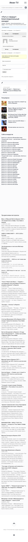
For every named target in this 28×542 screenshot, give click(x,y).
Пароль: (4, 65)
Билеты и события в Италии (9, 167)
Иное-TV (14, 2)
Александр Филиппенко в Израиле (11, 450)
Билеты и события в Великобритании (11, 137)
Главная (3, 23)
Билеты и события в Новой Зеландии (11, 159)
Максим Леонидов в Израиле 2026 (11, 435)
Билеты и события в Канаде (9, 182)
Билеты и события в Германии (9, 154)
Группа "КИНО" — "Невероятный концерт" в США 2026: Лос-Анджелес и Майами (13, 486)
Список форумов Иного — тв (17, 23)
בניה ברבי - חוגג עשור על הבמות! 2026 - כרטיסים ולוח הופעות (13, 271)
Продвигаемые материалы (10, 215)
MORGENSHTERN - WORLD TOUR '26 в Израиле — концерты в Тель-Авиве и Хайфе (13, 423)
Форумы (8, 23)
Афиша (2, 24)
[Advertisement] (14, 199)
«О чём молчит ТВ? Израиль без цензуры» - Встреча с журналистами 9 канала (13, 347)
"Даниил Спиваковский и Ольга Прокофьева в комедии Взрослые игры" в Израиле (13, 405)
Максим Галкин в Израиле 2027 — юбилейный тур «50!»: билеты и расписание (13, 360)
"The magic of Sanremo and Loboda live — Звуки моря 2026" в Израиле (12, 467)
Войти (4, 72)
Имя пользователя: (6, 61)
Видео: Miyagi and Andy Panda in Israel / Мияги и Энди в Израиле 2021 (17, 109)
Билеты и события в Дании (9, 166)
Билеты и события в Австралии (10, 144)
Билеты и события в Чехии (8, 179)
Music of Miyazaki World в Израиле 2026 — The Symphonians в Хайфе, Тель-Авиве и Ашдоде (13, 220)
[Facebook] (14, 535)
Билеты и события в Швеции (9, 172)
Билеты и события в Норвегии (9, 169)
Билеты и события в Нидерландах (11, 177)
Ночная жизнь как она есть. (16, 127)
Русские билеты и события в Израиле (12, 151)
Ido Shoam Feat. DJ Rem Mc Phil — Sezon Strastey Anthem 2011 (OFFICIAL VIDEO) (17, 116)
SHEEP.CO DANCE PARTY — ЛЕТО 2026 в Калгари (12, 234)
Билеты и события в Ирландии (10, 142)
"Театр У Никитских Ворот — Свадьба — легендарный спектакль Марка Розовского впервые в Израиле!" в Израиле (13, 283)
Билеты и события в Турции (9, 181)
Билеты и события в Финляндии (10, 174)
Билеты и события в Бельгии (9, 176)
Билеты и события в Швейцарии (10, 162)
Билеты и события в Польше (9, 171)
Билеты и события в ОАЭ (8, 152)
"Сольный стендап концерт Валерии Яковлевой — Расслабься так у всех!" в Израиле (12, 387)
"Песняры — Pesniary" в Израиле (10, 304)
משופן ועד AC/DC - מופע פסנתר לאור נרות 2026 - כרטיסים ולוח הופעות (13, 260)
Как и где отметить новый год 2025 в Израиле (17, 102)
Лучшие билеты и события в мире (10, 149)
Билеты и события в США (8, 146)
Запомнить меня (7, 69)
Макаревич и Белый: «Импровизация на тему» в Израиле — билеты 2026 (12, 499)
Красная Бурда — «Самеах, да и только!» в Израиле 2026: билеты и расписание (13, 373)
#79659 (24, 36)
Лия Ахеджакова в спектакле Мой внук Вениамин (12, 247)
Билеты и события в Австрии (9, 164)
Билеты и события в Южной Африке (11, 161)
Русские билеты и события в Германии (12, 147)
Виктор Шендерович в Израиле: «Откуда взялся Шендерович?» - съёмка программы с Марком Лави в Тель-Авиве (13, 333)
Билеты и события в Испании (9, 184)
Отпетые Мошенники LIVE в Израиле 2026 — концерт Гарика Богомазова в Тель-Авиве (13, 320)
